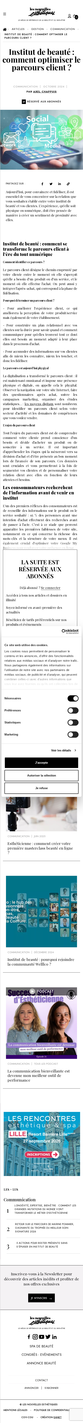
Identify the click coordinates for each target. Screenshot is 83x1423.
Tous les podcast (46, 1063)
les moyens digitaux (39, 404)
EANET (58, 1417)
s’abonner (51, 1387)
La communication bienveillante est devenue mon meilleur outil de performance (39, 1075)
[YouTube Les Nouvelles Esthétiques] (41, 1337)
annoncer (32, 1387)
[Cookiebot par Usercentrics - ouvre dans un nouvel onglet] (62, 631)
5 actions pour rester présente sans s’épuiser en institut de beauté (42, 1245)
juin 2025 (39, 836)
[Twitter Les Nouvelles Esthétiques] (48, 1337)
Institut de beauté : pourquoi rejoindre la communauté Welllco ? (41, 961)
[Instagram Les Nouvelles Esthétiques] (35, 1337)
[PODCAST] (41, 1058)
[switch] (73, 710)
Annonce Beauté (41, 1363)
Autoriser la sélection (41, 775)
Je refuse (41, 788)
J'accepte (41, 762)
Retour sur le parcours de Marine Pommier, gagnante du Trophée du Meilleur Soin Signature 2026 (44, 1227)
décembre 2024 (44, 952)
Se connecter (50, 587)
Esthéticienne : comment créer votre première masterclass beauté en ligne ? (40, 848)
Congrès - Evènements (42, 1354)
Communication (25, 86)
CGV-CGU (27, 1417)
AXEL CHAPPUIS (45, 91)
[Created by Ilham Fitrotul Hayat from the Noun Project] (66, 15)
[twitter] (51, 184)
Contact (41, 1380)
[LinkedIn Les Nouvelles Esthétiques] (54, 1337)
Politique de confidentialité (53, 1410)
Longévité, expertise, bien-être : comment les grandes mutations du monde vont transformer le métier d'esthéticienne (45, 1209)
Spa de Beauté (41, 1346)
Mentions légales (15, 1410)
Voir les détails (61, 750)
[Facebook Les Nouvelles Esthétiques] (29, 1337)
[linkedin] (59, 184)
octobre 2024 (53, 86)
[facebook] (42, 184)
